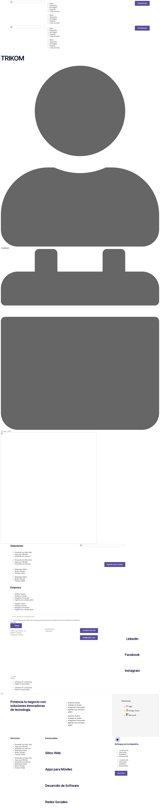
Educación (122, 752)
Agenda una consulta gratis (24, 600)
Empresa (53, 9)
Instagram (132, 671)
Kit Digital (53, 7)
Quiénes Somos (20, 594)
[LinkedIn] (132, 631)
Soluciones (53, 5)
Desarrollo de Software (23, 556)
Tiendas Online (20, 573)
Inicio (51, 3)
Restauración (123, 756)
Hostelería (122, 754)
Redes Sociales (20, 571)
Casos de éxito (55, 11)
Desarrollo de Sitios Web (23, 552)
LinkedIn (132, 639)
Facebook (132, 655)
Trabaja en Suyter (21, 596)
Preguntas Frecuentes (22, 598)
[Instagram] (132, 662)
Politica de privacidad (22, 684)
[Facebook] (132, 646)
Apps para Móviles (21, 554)
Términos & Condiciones (23, 682)
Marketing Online (21, 569)
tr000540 (6, 248)
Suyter (12, 678)
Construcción (123, 750)
